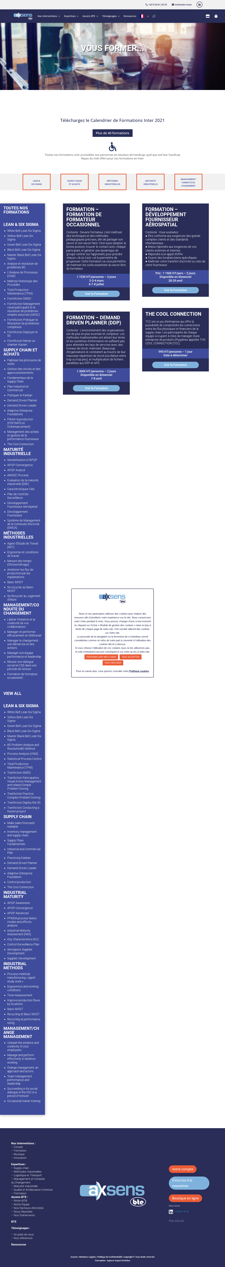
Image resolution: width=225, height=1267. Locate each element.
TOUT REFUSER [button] (113, 663)
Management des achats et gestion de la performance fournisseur (23, 435)
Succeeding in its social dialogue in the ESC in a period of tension (22, 1092)
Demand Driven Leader (22, 405)
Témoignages (109, 16)
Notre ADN (20, 1200)
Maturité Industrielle (26, 1186)
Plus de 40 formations (112, 133)
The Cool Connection (20, 444)
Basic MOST (15, 582)
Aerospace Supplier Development (19, 951)
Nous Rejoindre (23, 1211)
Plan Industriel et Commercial (18, 388)
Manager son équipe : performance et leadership (24, 654)
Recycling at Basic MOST (23, 1014)
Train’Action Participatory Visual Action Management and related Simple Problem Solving (24, 783)
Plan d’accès (176, 1220)
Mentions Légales (87, 1257)
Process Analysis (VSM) (22, 753)
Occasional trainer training (23, 1101)
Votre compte (182, 1169)
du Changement (20, 1182)
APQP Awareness (18, 903)
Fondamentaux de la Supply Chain (20, 379)
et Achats (74, 184)
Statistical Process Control (24, 758)
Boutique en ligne (185, 1198)
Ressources (130, 16)
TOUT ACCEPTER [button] (131, 657)
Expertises (70, 16)
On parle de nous (24, 1234)
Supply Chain (74, 181)
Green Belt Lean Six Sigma (24, 244)
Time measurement (19, 995)
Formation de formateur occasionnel (22, 675)
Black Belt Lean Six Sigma (23, 249)
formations (16, 212)
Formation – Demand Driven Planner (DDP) (93, 320)
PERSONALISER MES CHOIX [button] (101, 657)
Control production (19, 882)
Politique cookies (139, 671)
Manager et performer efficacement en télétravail (24, 633)
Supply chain (21, 1168)
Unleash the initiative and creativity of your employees (23, 1046)
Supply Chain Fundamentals (16, 842)
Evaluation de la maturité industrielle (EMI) (22, 482)
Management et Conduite (29, 1178)
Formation (20, 1150)
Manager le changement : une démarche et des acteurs (23, 644)
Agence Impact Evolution (118, 1260)
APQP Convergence (20, 465)
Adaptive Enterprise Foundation (19, 875)
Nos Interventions (47, 16)
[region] (112, 49)
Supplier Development (21, 958)
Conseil (18, 1147)
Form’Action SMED (19, 298)
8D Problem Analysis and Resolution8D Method (23, 746)
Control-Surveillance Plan (23, 944)
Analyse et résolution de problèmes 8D (22, 265)
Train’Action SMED (19, 772)
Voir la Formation (96, 293)
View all (12, 693)
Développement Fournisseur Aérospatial (22, 504)
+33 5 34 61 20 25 (158, 4)
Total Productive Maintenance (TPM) (20, 291)
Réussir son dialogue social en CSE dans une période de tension (22, 665)
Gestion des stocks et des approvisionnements (24, 370)
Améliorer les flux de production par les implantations (20, 573)
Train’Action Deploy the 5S (24, 802)
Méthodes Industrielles (28, 1171)
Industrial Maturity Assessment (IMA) (19, 932)
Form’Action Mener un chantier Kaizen (21, 342)
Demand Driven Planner (22, 400)
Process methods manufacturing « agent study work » (21, 977)
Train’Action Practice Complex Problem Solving (23, 795)
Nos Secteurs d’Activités (29, 1208)
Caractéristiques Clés (21, 489)
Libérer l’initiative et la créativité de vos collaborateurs (21, 623)
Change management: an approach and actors (22, 1069)
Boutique (19, 1154)
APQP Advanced (17, 913)
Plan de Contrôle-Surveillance (18, 495)
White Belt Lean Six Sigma (24, 230)
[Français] (144, 16)
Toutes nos (15, 208)
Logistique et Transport (28, 1175)
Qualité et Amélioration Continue (33, 1189)
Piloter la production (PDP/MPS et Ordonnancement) (20, 423)
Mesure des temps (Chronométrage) (19, 562)
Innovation (20, 1157)
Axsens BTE (89, 16)
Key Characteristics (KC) (23, 939)
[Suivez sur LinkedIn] (199, 5)
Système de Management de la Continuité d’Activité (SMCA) (23, 524)
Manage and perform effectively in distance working (21, 1058)
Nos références (23, 1238)
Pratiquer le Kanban (19, 395)
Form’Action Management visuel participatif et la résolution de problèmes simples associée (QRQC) (23, 309)
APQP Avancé (16, 470)
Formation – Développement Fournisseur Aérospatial (165, 217)
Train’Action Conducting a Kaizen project (23, 809)
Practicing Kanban (19, 858)
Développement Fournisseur (17, 513)
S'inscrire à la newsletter (182, 1183)
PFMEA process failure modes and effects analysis (22, 921)
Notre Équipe (21, 1204)
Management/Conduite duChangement (188, 182)
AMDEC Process (18, 475)
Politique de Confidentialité (109, 1257)
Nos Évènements (24, 1215)
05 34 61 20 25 (182, 1211)
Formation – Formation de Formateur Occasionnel (84, 217)
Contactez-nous (183, 4)
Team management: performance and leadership (19, 1080)
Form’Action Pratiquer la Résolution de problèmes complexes (23, 323)
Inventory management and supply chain (22, 833)
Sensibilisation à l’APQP (22, 460)
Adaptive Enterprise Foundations (19, 412)
